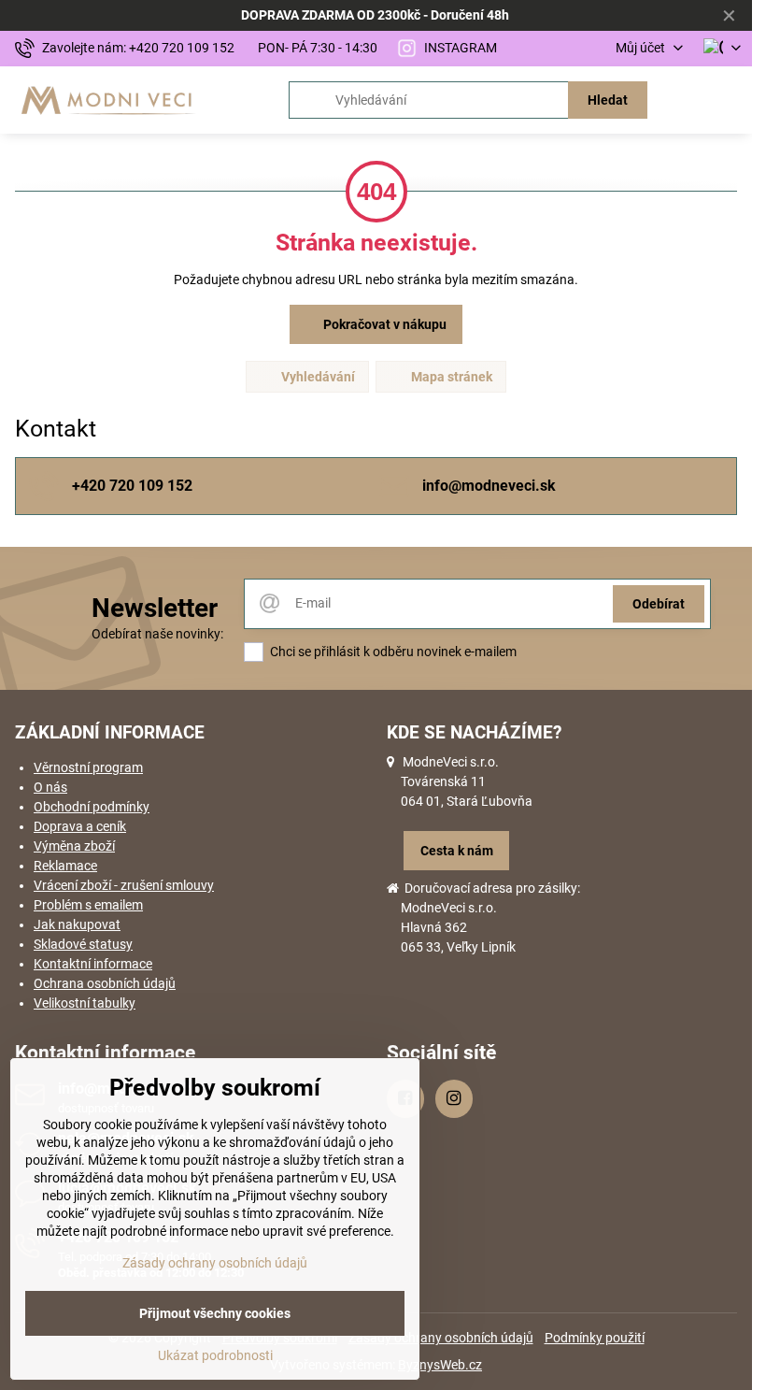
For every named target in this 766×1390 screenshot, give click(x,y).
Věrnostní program (88, 767)
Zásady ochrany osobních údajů (440, 1337)
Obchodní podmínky (91, 806)
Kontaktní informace (93, 963)
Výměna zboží (74, 845)
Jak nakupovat (77, 924)
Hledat (608, 100)
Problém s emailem (88, 904)
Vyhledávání (316, 376)
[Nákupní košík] (684, 100)
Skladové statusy (83, 944)
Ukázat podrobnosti (215, 1355)
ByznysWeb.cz (440, 1364)
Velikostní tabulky (84, 1003)
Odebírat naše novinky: (157, 633)
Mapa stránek (450, 376)
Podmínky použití (595, 1337)
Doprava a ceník (80, 826)
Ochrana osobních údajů (105, 983)
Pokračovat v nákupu (383, 324)
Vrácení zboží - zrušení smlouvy (124, 885)
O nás (50, 787)
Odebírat (658, 603)
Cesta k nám (456, 850)
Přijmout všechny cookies (215, 1313)
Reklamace (65, 865)
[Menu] (729, 100)
